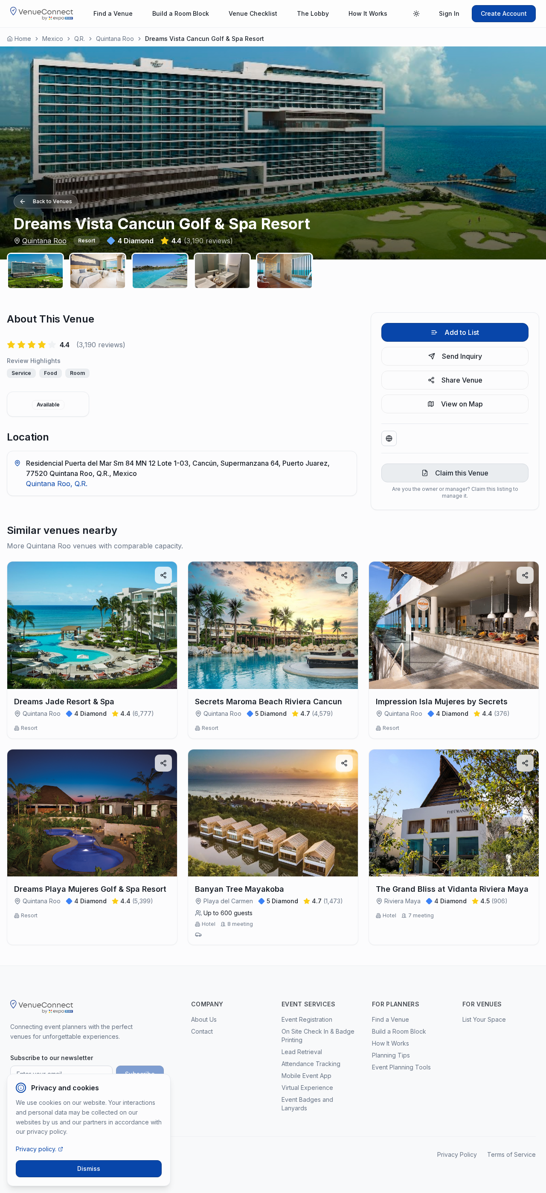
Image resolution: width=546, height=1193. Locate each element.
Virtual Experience (307, 1087)
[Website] (389, 438)
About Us (204, 1019)
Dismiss (88, 1168)
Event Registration (307, 1019)
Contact (202, 1031)
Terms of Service (511, 1154)
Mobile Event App (306, 1075)
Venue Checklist (253, 13)
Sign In (449, 13)
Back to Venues (52, 201)
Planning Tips (391, 1055)
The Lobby (313, 13)
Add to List (461, 332)
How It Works (368, 13)
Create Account (504, 13)
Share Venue (461, 380)
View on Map (462, 404)
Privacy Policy (457, 1154)
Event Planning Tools (401, 1067)
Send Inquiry (462, 356)
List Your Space (484, 1019)
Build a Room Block (180, 13)
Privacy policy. (36, 1149)
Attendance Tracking (311, 1063)
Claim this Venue (461, 473)
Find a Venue (113, 13)
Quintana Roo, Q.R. (56, 483)
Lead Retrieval (302, 1051)
